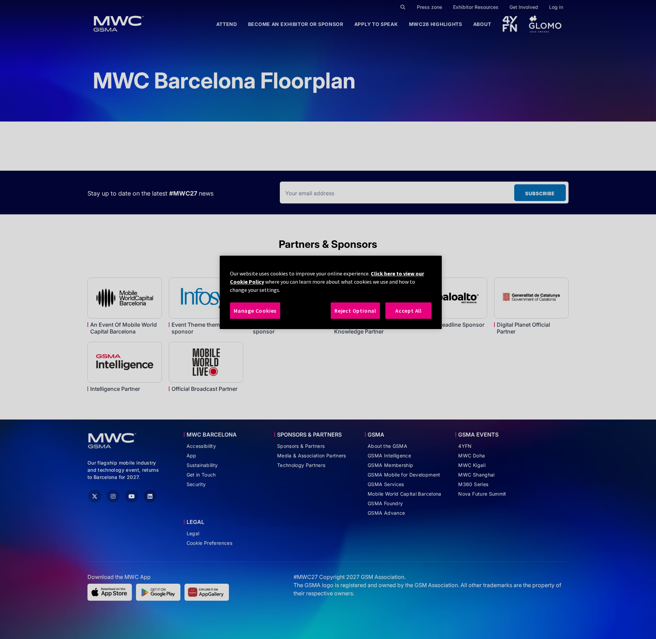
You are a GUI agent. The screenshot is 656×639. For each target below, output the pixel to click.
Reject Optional (355, 310)
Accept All (408, 310)
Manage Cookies (255, 310)
